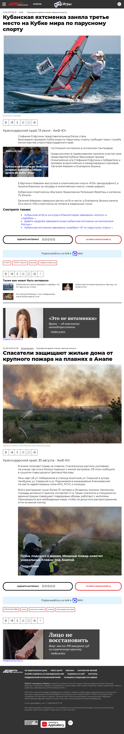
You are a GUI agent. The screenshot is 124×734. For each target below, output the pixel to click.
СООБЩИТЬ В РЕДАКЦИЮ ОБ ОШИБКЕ (80, 677)
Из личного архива (12, 115)
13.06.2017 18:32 (9, 12)
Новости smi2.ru (13, 339)
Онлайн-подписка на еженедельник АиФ (44, 674)
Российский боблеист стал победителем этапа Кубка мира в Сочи (35, 295)
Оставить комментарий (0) (98, 240)
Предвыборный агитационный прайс (43, 677)
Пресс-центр (56, 671)
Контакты (92, 674)
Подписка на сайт (76, 674)
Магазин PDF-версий (87, 671)
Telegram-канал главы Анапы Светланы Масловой (26, 445)
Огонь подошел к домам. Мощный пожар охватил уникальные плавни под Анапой (61, 558)
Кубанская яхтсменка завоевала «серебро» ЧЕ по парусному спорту (67, 227)
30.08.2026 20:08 (10, 348)
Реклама (70, 671)
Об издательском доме (36, 671)
